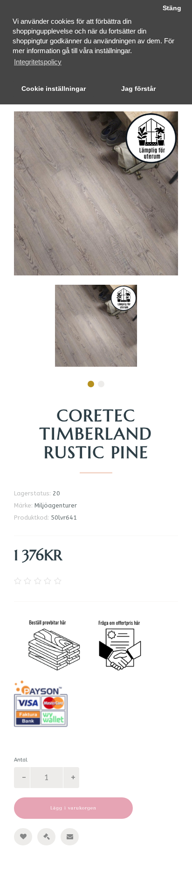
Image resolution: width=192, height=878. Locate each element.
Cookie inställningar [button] (53, 88)
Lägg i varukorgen (73, 808)
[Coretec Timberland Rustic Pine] (96, 326)
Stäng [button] (172, 8)
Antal (20, 760)
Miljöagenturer (55, 505)
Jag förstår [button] (138, 88)
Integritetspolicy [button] (38, 62)
